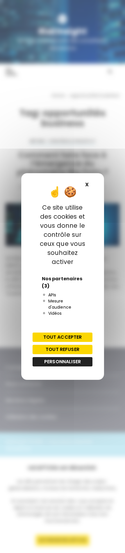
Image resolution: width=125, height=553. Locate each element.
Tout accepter (62, 337)
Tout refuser (62, 349)
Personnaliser (62, 361)
